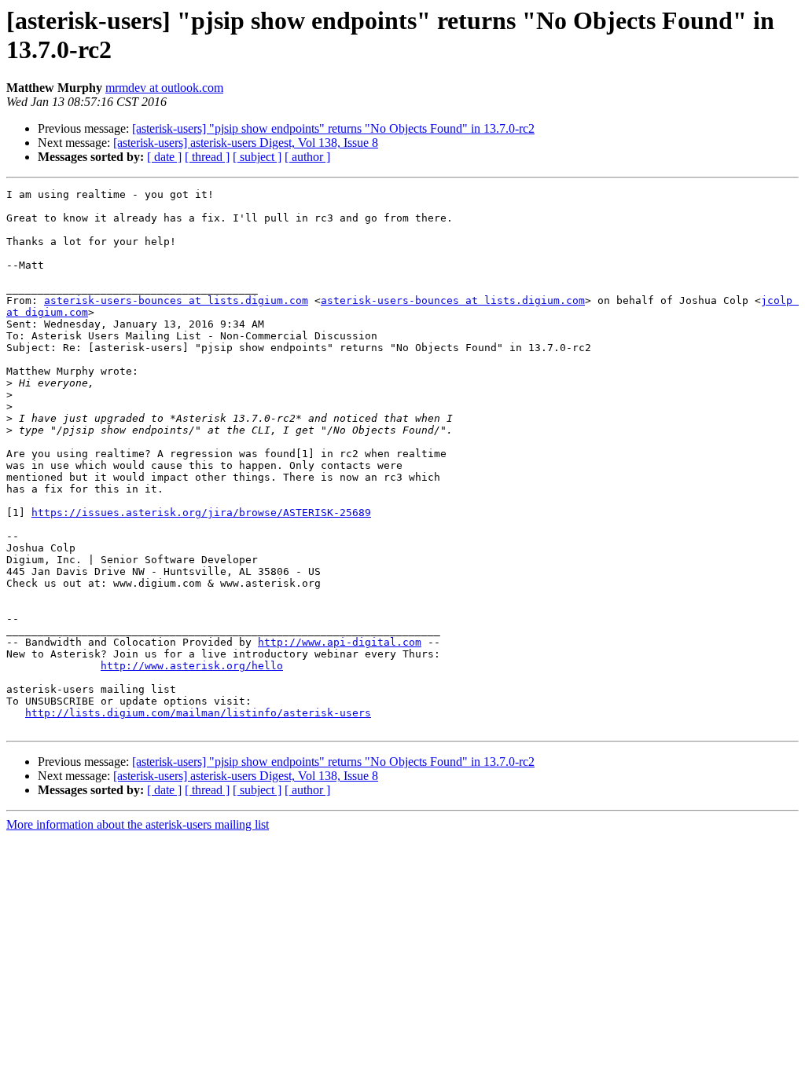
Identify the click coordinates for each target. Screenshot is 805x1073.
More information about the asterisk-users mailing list (137, 824)
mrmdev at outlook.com (164, 87)
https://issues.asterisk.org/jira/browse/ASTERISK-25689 (201, 512)
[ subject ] (257, 156)
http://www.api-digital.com (339, 642)
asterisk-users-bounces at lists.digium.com (176, 300)
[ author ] (307, 156)
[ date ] (164, 156)
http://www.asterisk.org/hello (192, 666)
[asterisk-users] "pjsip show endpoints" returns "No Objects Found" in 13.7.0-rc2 (333, 128)
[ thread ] (207, 156)
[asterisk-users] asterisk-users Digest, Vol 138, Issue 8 (245, 142)
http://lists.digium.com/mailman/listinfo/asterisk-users (198, 713)
